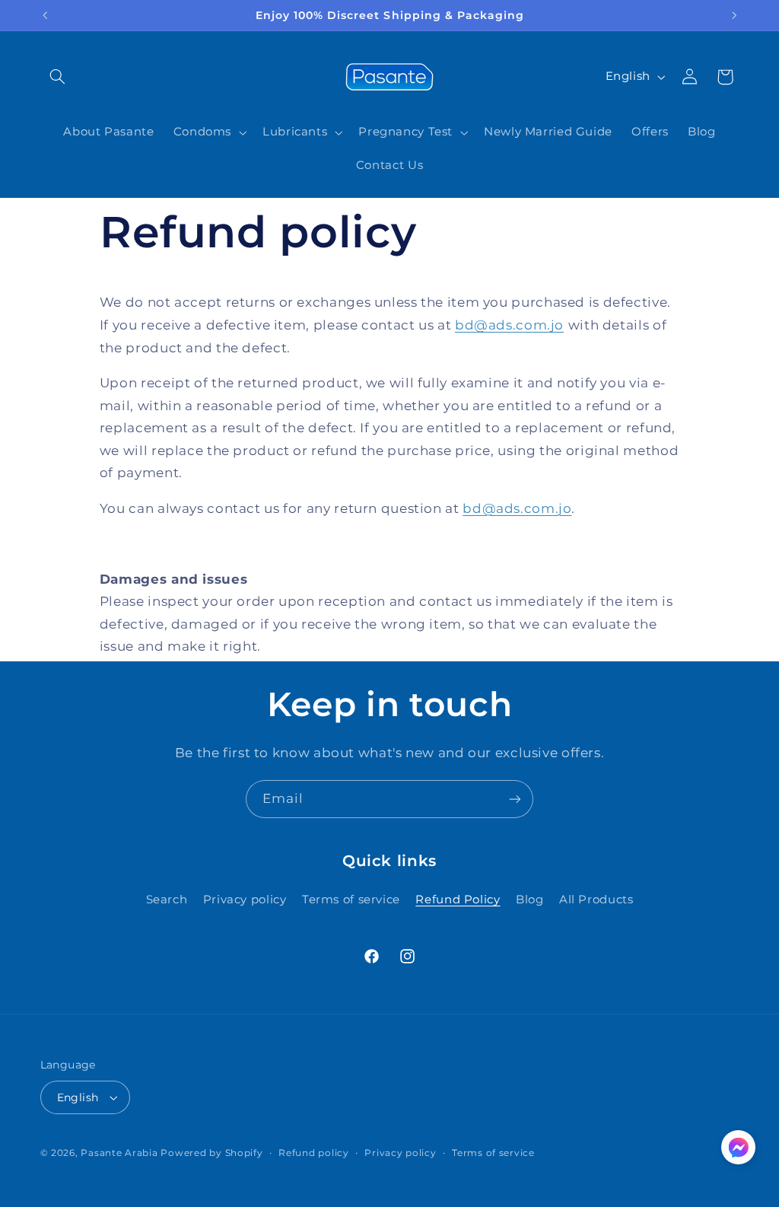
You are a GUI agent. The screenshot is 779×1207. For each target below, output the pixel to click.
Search (167, 899)
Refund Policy (457, 899)
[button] (57, 76)
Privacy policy (245, 899)
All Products (596, 899)
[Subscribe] (515, 798)
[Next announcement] (734, 15)
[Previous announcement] (45, 15)
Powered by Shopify (211, 1153)
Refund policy (313, 1153)
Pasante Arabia (119, 1153)
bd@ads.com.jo (509, 325)
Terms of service (351, 899)
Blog (530, 899)
